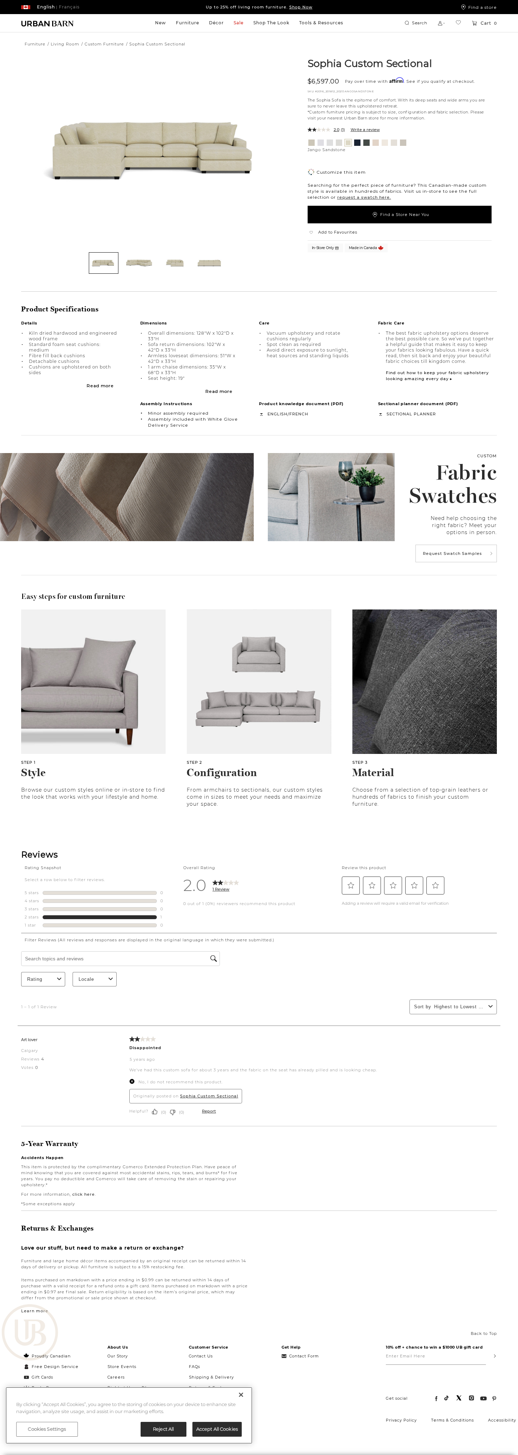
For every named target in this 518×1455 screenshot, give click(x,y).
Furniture (187, 22)
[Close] (241, 1395)
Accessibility (502, 1420)
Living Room (65, 44)
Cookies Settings (47, 1429)
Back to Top (484, 1333)
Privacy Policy (401, 1420)
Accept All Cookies (217, 1429)
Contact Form (304, 1356)
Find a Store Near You (404, 214)
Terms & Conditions (452, 1420)
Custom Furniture (104, 44)
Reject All (163, 1429)
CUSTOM (487, 455)
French (298, 413)
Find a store (482, 7)
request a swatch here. (364, 197)
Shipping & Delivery (211, 1377)
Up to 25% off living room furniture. (259, 7)
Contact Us (201, 1356)
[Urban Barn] (30, 1333)
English (277, 413)
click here (83, 1194)
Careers (116, 1377)
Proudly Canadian (51, 1356)
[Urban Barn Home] (47, 23)
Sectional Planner (411, 413)
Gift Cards (42, 1377)
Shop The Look (271, 22)
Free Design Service (51, 1366)
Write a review (365, 129)
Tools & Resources (321, 22)
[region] (129, 1415)
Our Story (117, 1356)
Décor (216, 22)
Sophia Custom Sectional (370, 63)
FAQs (194, 1366)
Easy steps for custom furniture (73, 596)
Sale (238, 22)
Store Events (121, 1366)
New (160, 22)
